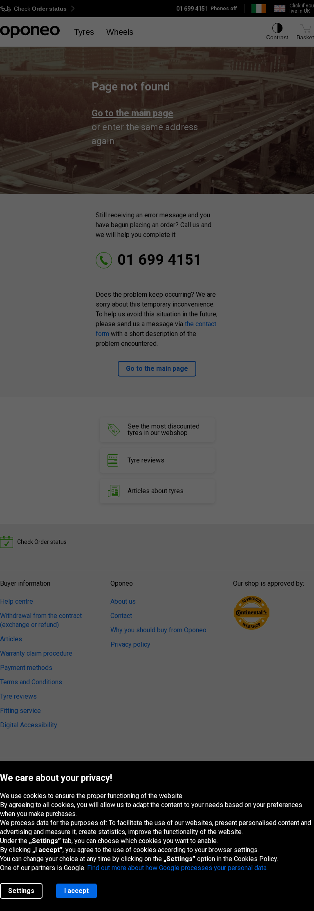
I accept (76, 891)
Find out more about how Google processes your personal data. (177, 868)
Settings (21, 891)
